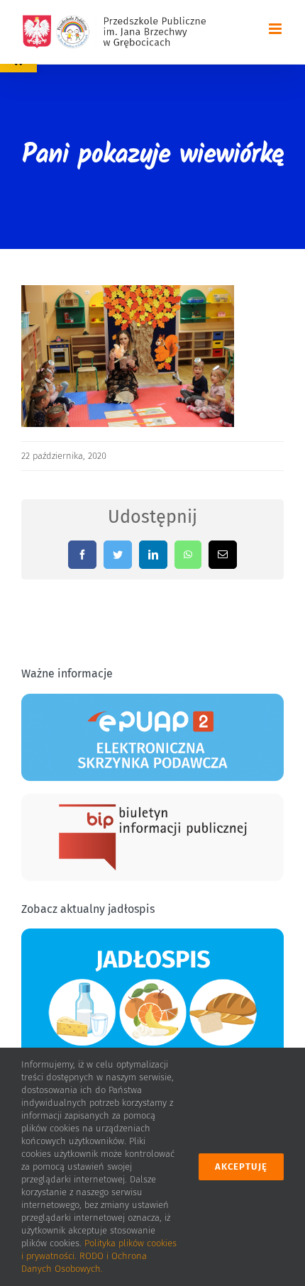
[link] (113, 32)
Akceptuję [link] (241, 1166)
